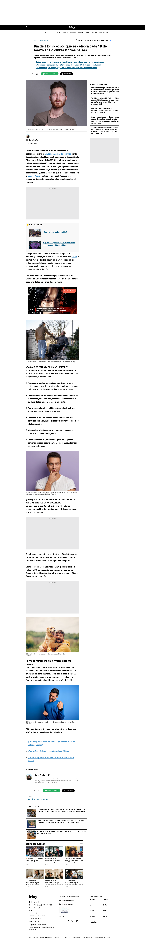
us (91, 905)
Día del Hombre (33, 799)
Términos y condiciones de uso (69, 896)
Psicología (73, 32)
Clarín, (74, 257)
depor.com (67, 937)
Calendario (44, 799)
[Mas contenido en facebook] (68, 921)
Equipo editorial (34, 902)
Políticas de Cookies (66, 904)
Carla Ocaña (33, 140)
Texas (58, 32)
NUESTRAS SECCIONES (96, 896)
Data (105, 905)
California (52, 32)
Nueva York (65, 32)
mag (109, 937)
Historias (93, 922)
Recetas (106, 916)
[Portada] (33, 900)
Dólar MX (87, 32)
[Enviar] (27, 33)
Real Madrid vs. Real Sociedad (100, 32)
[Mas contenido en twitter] (72, 921)
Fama (92, 911)
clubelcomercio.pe (46, 937)
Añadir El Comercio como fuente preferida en (94, 40)
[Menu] (27, 27)
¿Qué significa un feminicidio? (55, 232)
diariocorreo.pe (88, 937)
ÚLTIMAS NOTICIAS (98, 84)
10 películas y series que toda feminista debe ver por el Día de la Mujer (59, 244)
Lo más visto (32, 806)
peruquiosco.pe (100, 937)
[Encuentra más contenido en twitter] (32, 74)
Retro (105, 911)
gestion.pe (57, 937)
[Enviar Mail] (27, 140)
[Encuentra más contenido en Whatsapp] (37, 74)
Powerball (80, 32)
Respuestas (94, 899)
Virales (92, 916)
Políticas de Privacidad (66, 900)
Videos (105, 899)
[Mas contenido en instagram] (77, 921)
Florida (46, 32)
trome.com (76, 937)
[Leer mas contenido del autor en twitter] (49, 775)
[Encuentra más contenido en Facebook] (28, 74)
